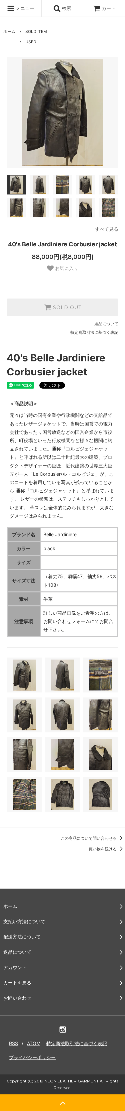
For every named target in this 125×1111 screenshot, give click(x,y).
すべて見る (106, 229)
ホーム (9, 31)
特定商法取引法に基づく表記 (76, 1043)
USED (30, 41)
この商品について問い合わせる (89, 838)
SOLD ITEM (36, 31)
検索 (66, 8)
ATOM (33, 1043)
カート (109, 8)
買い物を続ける (103, 848)
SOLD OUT (66, 307)
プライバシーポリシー (32, 1057)
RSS (13, 1043)
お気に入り (66, 268)
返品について (106, 323)
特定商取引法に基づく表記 (94, 332)
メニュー (24, 8)
